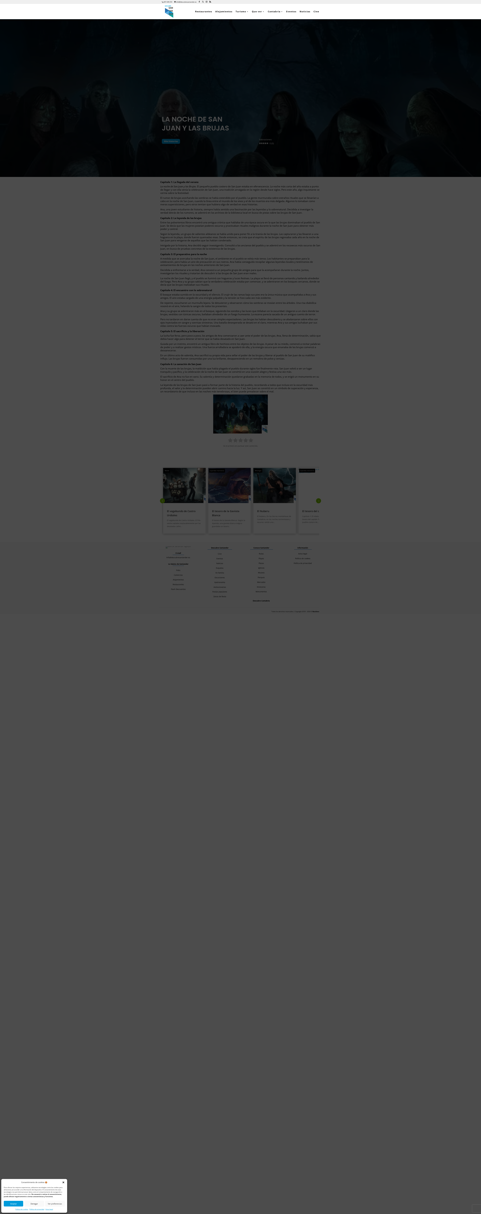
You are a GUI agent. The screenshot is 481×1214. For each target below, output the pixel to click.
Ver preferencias (55, 1203)
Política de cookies (21, 1209)
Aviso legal (49, 1209)
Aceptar (13, 1203)
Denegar (34, 1203)
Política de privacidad (36, 1209)
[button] (63, 1182)
